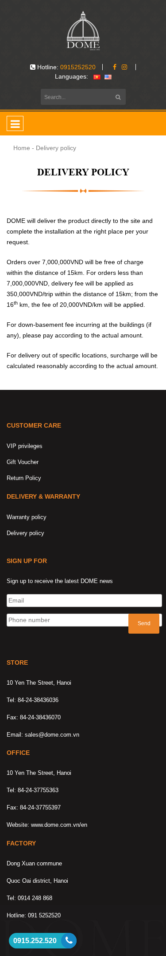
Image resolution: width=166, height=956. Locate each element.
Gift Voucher (23, 462)
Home (21, 147)
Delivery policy (25, 533)
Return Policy (24, 478)
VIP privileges (24, 446)
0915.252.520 (35, 940)
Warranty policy (26, 517)
